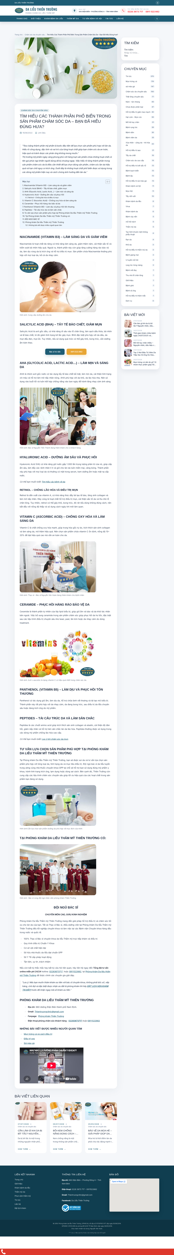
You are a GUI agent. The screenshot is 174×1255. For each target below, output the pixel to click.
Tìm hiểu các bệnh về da (53, 481)
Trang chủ (21, 19)
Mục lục (26, 181)
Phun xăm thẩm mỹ (23, 1196)
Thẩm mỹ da (73, 19)
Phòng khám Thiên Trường (51, 1016)
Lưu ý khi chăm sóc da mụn (55, 739)
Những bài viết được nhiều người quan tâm (45, 225)
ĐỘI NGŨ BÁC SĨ (32, 219)
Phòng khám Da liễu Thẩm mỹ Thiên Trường (44, 222)
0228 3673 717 (135, 12)
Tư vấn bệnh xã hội (92, 19)
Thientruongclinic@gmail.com (49, 1011)
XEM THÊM (24, 1149)
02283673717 (56, 971)
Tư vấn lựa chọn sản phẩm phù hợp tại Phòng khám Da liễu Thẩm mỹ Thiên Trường (60, 213)
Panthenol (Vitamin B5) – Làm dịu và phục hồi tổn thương (49, 207)
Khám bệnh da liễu (53, 19)
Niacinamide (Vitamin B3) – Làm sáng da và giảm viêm (48, 185)
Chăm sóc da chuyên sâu (34, 110)
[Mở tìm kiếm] (157, 18)
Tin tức (109, 19)
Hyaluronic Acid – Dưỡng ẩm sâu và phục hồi (44, 195)
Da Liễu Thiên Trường (80, 1200)
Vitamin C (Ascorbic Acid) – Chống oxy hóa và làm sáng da (50, 200)
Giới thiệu (36, 19)
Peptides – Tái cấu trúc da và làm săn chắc (43, 210)
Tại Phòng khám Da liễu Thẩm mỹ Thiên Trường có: (47, 216)
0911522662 (75, 971)
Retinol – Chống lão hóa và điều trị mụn (43, 197)
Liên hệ (120, 19)
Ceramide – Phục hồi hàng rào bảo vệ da (42, 203)
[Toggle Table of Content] (106, 182)
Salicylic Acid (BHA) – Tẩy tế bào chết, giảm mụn (45, 188)
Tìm (126, 55)
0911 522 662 (152, 12)
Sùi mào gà (29, 1043)
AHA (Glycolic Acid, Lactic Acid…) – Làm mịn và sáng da (48, 191)
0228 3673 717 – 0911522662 (84, 1189)
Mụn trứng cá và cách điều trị (38, 1034)
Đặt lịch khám (20, 1208)
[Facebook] (157, 3)
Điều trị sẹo (29, 1038)
